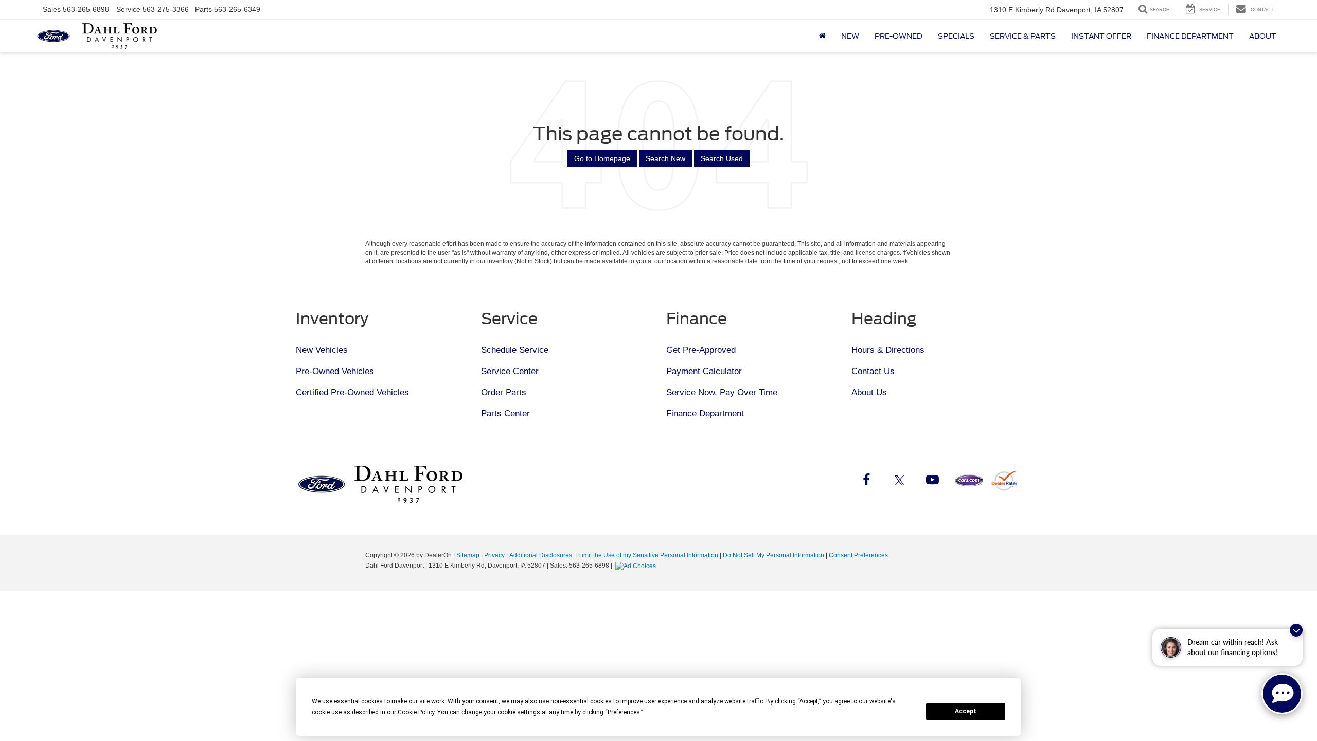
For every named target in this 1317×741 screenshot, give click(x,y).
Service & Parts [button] (1023, 36)
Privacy (494, 555)
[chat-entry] (1282, 693)
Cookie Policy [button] (416, 712)
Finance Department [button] (1190, 36)
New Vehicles (322, 350)
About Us (869, 392)
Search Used (722, 158)
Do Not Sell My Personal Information (773, 555)
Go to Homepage (602, 158)
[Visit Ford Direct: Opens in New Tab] (636, 565)
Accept (965, 711)
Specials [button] (956, 36)
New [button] (850, 36)
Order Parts (503, 392)
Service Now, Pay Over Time (721, 392)
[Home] (822, 36)
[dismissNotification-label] (1296, 630)
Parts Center (505, 413)
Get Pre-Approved (701, 350)
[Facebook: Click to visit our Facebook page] (866, 482)
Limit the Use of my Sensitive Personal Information (648, 555)
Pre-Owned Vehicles (335, 371)
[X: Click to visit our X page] (899, 482)
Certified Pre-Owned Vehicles (352, 392)
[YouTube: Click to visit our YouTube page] (932, 482)
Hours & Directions (887, 350)
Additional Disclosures (541, 555)
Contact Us (873, 371)
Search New (665, 158)
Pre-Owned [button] (898, 36)
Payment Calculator (704, 371)
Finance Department (705, 413)
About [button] (1262, 36)
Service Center (510, 371)
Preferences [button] (624, 712)
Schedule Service (514, 350)
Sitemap (467, 555)
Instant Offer (1101, 36)
